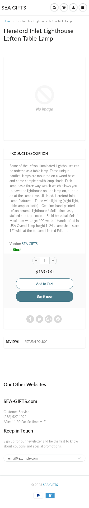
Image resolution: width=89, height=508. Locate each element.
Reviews (12, 341)
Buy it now (44, 296)
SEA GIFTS (13, 7)
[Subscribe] (79, 458)
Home (7, 21)
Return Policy (35, 341)
